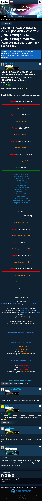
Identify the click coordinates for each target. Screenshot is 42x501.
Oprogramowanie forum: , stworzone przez (21, 496)
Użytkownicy (20, 16)
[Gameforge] (21, 489)
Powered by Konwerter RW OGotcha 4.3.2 (21, 380)
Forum (3, 16)
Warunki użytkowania (16, 487)
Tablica (11, 16)
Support (30, 16)
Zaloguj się (4, 2)
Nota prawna (5, 487)
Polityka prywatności (30, 487)
